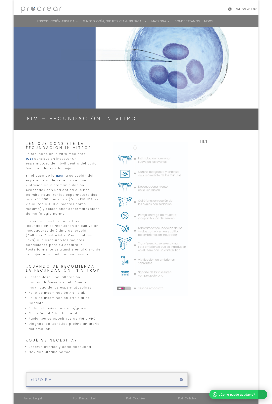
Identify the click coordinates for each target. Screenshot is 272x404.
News (208, 21)
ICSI (29, 159)
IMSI (60, 176)
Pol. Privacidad (84, 398)
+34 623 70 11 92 (245, 9)
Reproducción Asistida (55, 21)
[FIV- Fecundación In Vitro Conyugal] (150, 295)
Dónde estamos (187, 21)
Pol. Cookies (136, 398)
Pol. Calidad (187, 398)
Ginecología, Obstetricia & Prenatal (113, 21)
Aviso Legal (33, 398)
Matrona (158, 21)
